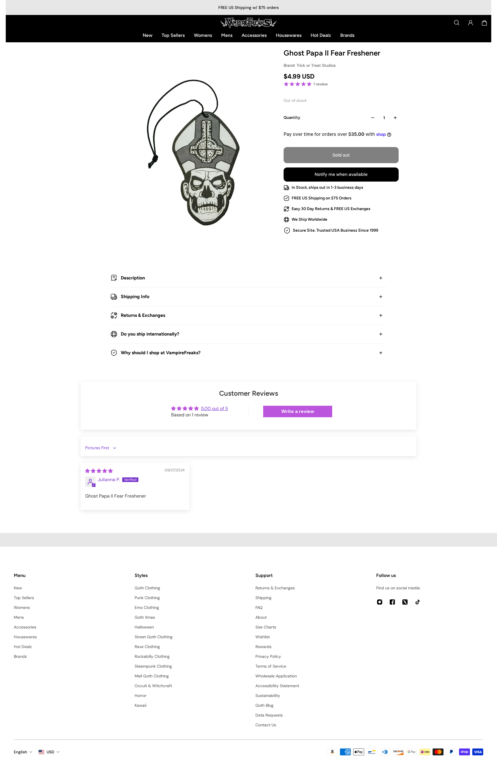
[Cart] (484, 22)
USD (50, 752)
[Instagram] (379, 602)
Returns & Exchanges (143, 315)
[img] (99, 471)
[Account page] (470, 22)
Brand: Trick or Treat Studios (310, 65)
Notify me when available (341, 174)
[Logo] (248, 22)
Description (133, 278)
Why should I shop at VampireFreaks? (160, 352)
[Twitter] (405, 602)
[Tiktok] (417, 602)
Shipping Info (135, 296)
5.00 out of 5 (214, 408)
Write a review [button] (297, 411)
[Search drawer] (457, 22)
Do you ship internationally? (150, 334)
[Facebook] (392, 602)
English (20, 752)
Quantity (292, 117)
